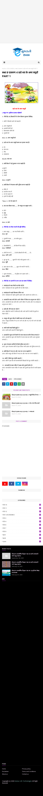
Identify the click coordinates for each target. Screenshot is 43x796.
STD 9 (22, 531)
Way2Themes (19, 793)
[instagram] (25, 484)
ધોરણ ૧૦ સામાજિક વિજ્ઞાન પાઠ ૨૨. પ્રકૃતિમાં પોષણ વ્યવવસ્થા (25, 571)
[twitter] (18, 484)
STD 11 (22, 508)
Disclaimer (5, 771)
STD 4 (22, 521)
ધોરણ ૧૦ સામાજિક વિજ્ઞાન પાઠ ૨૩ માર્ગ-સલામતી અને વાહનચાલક (25, 555)
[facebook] (11, 484)
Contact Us (24, 787)
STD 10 (22, 505)
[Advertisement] (21, 21)
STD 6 (22, 525)
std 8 (10, 379)
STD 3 (22, 518)
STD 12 (22, 511)
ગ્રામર (21, 541)
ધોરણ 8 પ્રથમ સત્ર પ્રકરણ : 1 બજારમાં (23, 411)
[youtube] (5, 484)
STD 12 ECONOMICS (22, 515)
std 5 (22, 535)
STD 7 (22, 528)
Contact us (25, 774)
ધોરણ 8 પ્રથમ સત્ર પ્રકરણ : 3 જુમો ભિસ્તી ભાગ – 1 (26, 395)
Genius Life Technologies (23, 781)
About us (5, 774)
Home (4, 68)
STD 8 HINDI (10, 68)
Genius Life (37, 793)
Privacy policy (26, 769)
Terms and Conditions (29, 771)
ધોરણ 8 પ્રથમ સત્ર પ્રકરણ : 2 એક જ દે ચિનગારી (26, 403)
